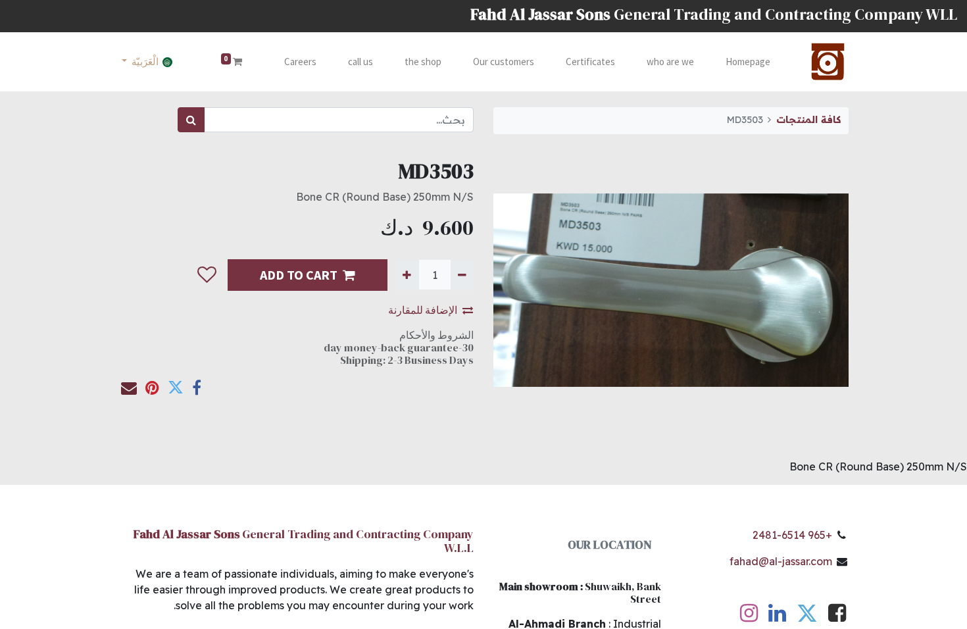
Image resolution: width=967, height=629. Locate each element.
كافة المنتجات (808, 120)
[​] (837, 616)
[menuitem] (748, 62)
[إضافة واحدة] (406, 274)
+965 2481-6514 (792, 534)
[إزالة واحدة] (462, 274)
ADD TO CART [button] (298, 274)
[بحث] (191, 119)
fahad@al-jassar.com (781, 561)
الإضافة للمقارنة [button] (422, 309)
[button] (207, 275)
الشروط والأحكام (436, 335)
